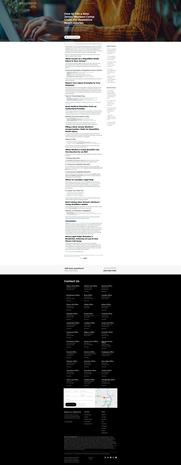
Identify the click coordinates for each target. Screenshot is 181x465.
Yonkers (89, 439)
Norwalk (101, 439)
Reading (114, 442)
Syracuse (95, 442)
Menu (130, 3)
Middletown (69, 439)
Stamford (105, 439)
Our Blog (104, 417)
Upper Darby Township (71, 443)
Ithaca (99, 444)
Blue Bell (105, 445)
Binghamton (82, 439)
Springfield (96, 441)
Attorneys (104, 419)
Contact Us (104, 423)
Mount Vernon (105, 442)
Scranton (78, 441)
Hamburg (91, 445)
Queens (98, 442)
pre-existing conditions (94, 183)
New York (80, 442)
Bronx (101, 442)
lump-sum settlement (74, 195)
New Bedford (91, 441)
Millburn (102, 436)
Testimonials (104, 432)
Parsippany (66, 442)
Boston (65, 443)
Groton (83, 445)
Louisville (100, 441)
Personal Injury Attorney (105, 453)
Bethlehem (74, 441)
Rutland (86, 440)
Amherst (78, 444)
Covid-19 (86, 417)
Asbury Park (106, 436)
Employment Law (88, 423)
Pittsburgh (66, 441)
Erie (104, 440)
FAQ (103, 421)
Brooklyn (77, 442)
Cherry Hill (96, 436)
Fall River (86, 441)
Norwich (73, 440)
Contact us (67, 251)
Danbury (98, 439)
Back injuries (69, 75)
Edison (99, 436)
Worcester (83, 441)
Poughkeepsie (73, 444)
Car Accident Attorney (68, 453)
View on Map (86, 291)
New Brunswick (100, 443)
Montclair (81, 443)
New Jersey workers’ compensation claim (79, 223)
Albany (84, 442)
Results (103, 430)
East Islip (73, 439)
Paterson (70, 442)
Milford (70, 440)
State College (93, 444)
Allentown (93, 440)
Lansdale (70, 441)
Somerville (87, 445)
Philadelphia (110, 440)
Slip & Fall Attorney (96, 453)
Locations (104, 428)
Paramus (79, 436)
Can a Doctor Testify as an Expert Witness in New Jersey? (112, 124)
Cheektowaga (103, 444)
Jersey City (83, 436)
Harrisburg (98, 440)
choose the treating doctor (80, 112)
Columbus (108, 441)
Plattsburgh (66, 445)
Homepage (104, 426)
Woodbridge (85, 443)
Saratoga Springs (83, 444)
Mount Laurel (100, 445)
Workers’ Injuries (88, 419)
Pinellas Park (77, 440)
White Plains (93, 439)
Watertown (74, 445)
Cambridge (79, 445)
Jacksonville (82, 440)
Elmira (65, 439)
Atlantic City (91, 436)
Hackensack (95, 445)
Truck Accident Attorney (77, 453)
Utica (92, 442)
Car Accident (87, 421)
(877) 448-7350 (91, 3)
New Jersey (71, 43)
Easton (89, 440)
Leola (107, 440)
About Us (104, 414)
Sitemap (90, 458)
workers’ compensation (79, 49)
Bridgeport (66, 440)
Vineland (111, 436)
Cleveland (104, 441)
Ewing (73, 442)
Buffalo (86, 439)
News (67, 43)
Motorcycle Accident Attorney (87, 453)
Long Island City (67, 444)
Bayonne (94, 443)
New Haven (113, 439)
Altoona (77, 443)
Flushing (114, 443)
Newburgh (78, 439)
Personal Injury (87, 414)
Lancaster (102, 440)
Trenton (87, 436)
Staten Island (88, 442)
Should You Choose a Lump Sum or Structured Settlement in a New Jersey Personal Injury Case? (112, 79)
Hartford (109, 439)
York (97, 444)
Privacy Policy (90, 457)
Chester (70, 445)
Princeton (88, 444)
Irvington (105, 443)
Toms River (113, 441)
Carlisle (111, 444)
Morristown (90, 443)
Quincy (108, 444)
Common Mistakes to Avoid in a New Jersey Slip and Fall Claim (111, 58)
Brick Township (110, 443)
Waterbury (111, 442)
